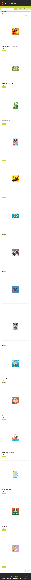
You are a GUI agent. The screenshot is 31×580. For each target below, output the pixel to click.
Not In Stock (3, 308)
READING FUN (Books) (6, 13)
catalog (5, 578)
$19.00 (3, 454)
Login (26, 1)
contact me (21, 578)
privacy (18, 578)
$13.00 (3, 85)
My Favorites (21, 8)
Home (1, 13)
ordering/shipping (9, 578)
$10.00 (3, 48)
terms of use (14, 578)
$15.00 (3, 269)
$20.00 (3, 343)
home (3, 578)
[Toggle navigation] (29, 6)
